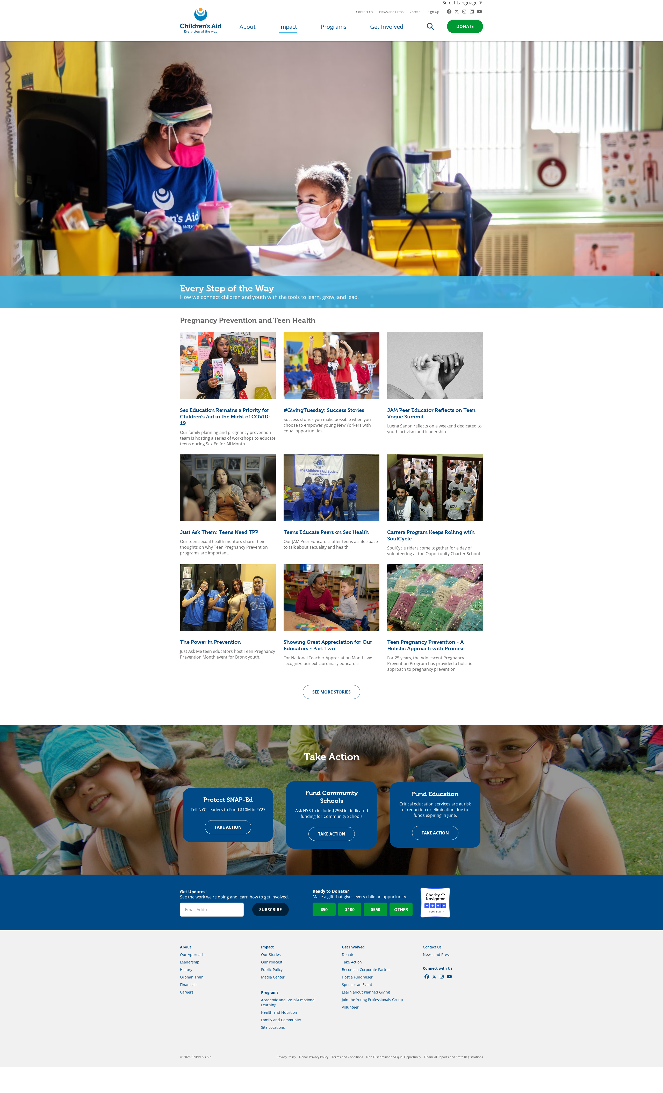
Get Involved (386, 26)
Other (401, 909)
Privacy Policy (286, 1057)
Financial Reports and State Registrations (453, 1057)
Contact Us (364, 11)
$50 (324, 909)
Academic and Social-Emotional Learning (288, 1002)
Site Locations (273, 1027)
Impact (288, 26)
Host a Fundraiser (357, 977)
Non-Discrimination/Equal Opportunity (393, 1057)
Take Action (228, 827)
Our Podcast (271, 962)
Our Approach (192, 954)
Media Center (273, 977)
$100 (350, 909)
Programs (334, 26)
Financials (188, 984)
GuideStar (468, 903)
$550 (375, 909)
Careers (415, 11)
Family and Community (281, 1019)
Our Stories (271, 954)
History (186, 969)
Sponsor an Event (357, 984)
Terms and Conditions (347, 1057)
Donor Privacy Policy (313, 1057)
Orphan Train (192, 977)
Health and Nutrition (279, 1012)
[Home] (200, 20)
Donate (465, 26)
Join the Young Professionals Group (372, 999)
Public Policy (272, 969)
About (248, 26)
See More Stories (331, 692)
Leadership (189, 962)
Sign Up (433, 11)
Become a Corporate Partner (366, 969)
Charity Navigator (435, 903)
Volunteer (350, 1007)
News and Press (391, 11)
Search (430, 26)
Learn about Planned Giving (366, 992)
